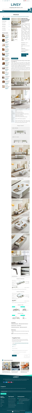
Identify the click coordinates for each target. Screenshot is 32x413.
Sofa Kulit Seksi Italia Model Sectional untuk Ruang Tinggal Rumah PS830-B (7, 54)
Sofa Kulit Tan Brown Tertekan (12, 405)
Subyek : (20, 344)
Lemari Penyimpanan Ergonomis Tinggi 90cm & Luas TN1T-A (7, 72)
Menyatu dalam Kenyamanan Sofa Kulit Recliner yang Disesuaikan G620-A (7, 63)
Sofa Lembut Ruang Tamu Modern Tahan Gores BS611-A (7, 35)
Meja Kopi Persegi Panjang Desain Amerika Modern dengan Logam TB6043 (20, 332)
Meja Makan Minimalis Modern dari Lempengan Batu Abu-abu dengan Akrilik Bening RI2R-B (7, 68)
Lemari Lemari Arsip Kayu (11, 402)
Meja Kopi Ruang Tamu (15, 323)
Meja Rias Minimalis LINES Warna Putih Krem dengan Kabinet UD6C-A (7, 86)
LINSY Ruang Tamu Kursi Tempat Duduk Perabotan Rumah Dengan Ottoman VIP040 (25, 372)
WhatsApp (23, 55)
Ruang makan (4, 24)
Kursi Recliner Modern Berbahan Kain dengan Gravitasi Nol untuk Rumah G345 (7, 40)
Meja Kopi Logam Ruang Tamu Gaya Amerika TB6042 (21, 333)
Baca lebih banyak (7, 37)
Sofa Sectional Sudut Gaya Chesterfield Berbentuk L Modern (14, 372)
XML (1, 406)
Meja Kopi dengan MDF (24, 327)
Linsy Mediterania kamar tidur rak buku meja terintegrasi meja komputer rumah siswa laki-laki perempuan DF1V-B (6, 372)
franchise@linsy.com (21, 403)
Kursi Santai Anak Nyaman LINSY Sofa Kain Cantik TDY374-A (7, 49)
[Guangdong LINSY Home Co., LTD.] (16, 4)
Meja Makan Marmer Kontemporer (12, 404)
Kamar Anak (3, 26)
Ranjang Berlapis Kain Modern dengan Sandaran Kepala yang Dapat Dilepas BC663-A (7, 77)
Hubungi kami (24, 54)
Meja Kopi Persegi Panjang (16, 327)
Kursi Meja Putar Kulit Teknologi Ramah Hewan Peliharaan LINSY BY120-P (7, 81)
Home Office (4, 28)
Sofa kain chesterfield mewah (12, 398)
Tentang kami (2, 400)
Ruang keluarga (4, 21)
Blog (1, 403)
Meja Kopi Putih (14, 325)
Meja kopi (20, 325)
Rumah (5, 16)
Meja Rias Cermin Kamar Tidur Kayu (12, 401)
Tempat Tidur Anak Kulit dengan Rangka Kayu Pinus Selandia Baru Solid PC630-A (7, 44)
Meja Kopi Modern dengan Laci (24, 323)
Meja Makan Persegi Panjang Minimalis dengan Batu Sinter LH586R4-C (7, 58)
